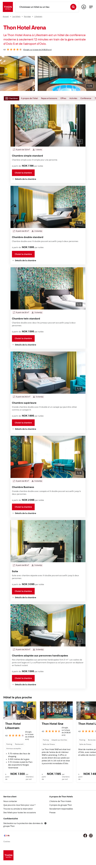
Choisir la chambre (23, 173)
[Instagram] (91, 835)
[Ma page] (83, 7)
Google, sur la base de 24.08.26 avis (37, 50)
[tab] (11, 98)
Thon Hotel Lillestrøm (13, 726)
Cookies (6, 842)
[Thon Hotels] (8, 7)
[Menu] (91, 7)
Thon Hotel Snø (52, 723)
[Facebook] (85, 835)
